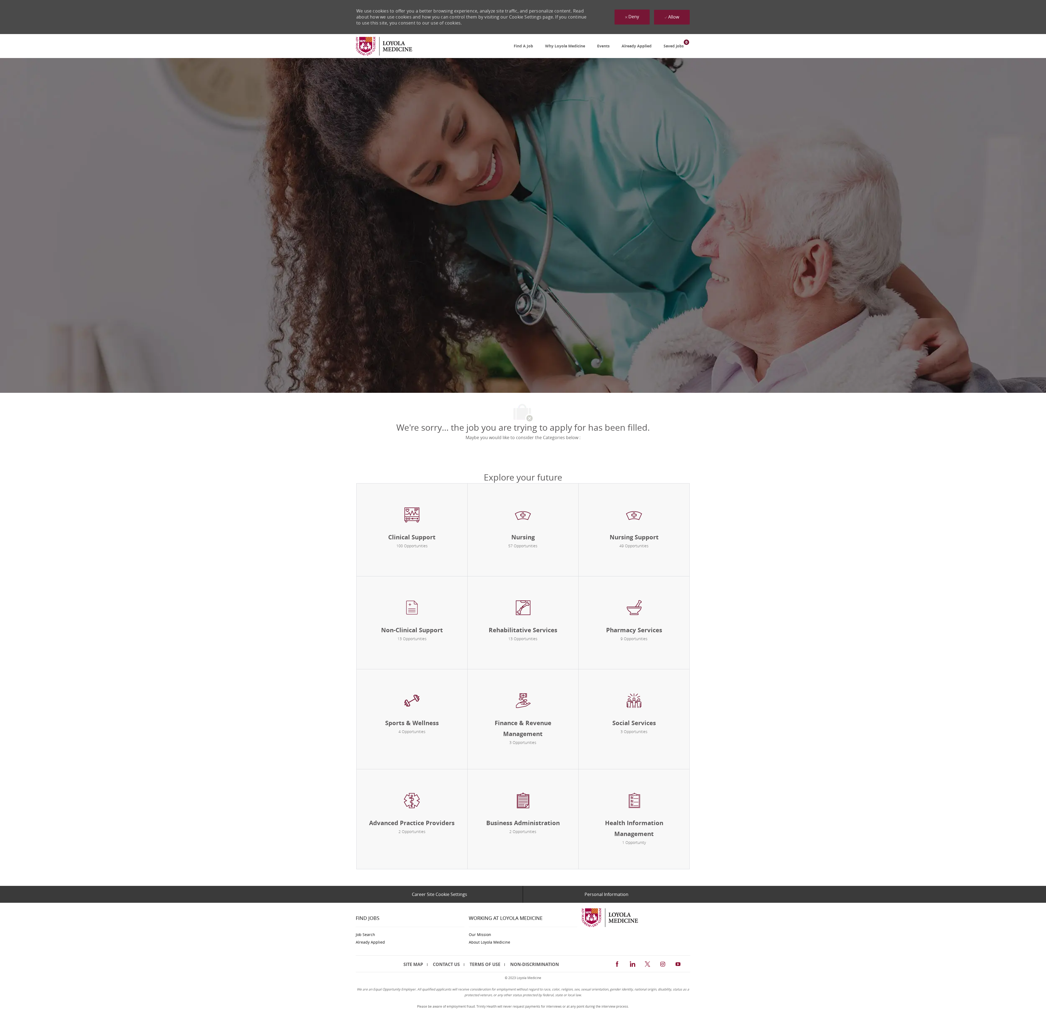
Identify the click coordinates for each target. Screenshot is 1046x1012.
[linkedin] (632, 963)
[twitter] (647, 963)
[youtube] (678, 963)
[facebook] (617, 963)
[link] (384, 46)
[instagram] (662, 963)
